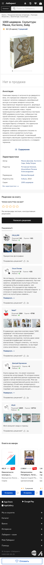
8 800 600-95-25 (8, 554)
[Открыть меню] (2, 3)
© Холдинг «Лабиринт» (11, 551)
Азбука (24, 179)
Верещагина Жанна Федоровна (10, 478)
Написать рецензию (22, 220)
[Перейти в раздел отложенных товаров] (35, 3)
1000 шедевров (27, 182)
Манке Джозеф (27, 161)
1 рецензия (29, 488)
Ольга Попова (17, 268)
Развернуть (7, 298)
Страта (4, 481)
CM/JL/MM (15, 235)
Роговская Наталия (28, 167)
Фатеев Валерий (27, 175)
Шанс (42, 481)
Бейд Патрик (31, 163)
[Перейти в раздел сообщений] (25, 3)
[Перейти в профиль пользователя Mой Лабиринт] (30, 3)
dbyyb (13, 405)
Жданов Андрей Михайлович (29, 478)
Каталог (6, 8)
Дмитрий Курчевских (19, 363)
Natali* (14, 310)
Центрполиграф (27, 481)
